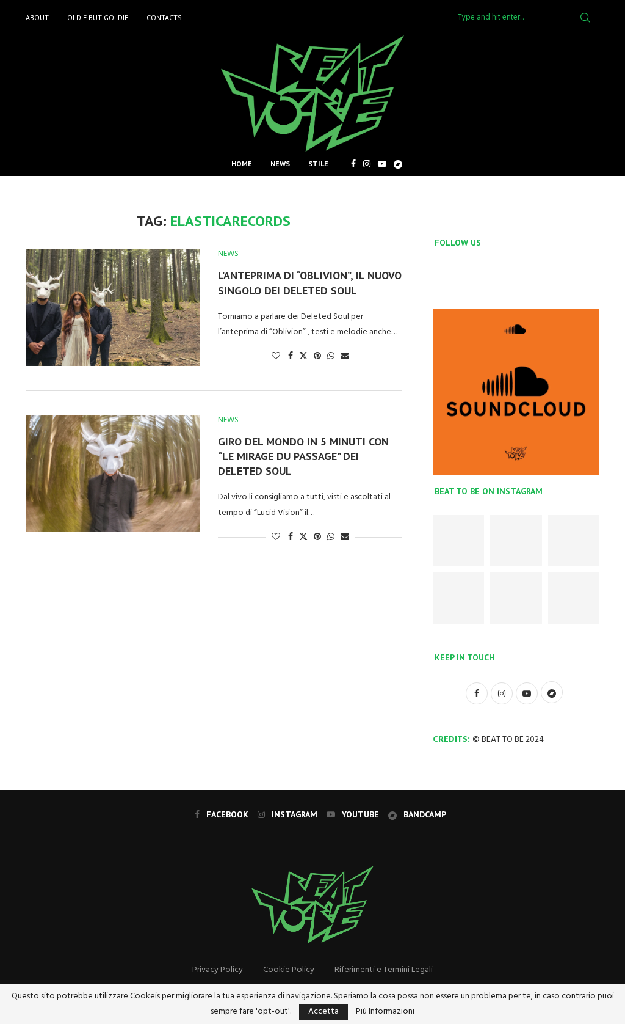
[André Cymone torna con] (458, 598)
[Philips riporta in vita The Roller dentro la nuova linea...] (573, 598)
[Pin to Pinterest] (317, 356)
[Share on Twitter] (303, 356)
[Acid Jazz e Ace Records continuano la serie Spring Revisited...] (458, 540)
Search (585, 17)
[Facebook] (353, 163)
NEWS (280, 163)
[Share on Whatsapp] (330, 356)
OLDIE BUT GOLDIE (97, 17)
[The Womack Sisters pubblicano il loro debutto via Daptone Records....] (573, 540)
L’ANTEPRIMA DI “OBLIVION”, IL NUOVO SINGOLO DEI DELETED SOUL (310, 282)
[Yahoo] (398, 163)
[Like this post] (276, 356)
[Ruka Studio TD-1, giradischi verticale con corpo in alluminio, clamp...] (515, 598)
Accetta (323, 1011)
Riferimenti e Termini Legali (383, 970)
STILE (318, 163)
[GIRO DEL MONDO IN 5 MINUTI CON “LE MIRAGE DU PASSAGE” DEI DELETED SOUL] (113, 473)
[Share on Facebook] (290, 356)
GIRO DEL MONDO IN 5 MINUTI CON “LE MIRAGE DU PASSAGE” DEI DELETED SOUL (303, 456)
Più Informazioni (385, 1012)
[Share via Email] (345, 356)
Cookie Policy (288, 970)
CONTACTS (164, 17)
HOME (241, 163)
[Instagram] (367, 163)
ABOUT (37, 17)
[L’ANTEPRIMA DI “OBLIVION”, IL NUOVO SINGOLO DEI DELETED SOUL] (113, 307)
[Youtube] (382, 163)
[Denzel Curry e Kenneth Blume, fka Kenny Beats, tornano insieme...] (515, 540)
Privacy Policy (217, 970)
